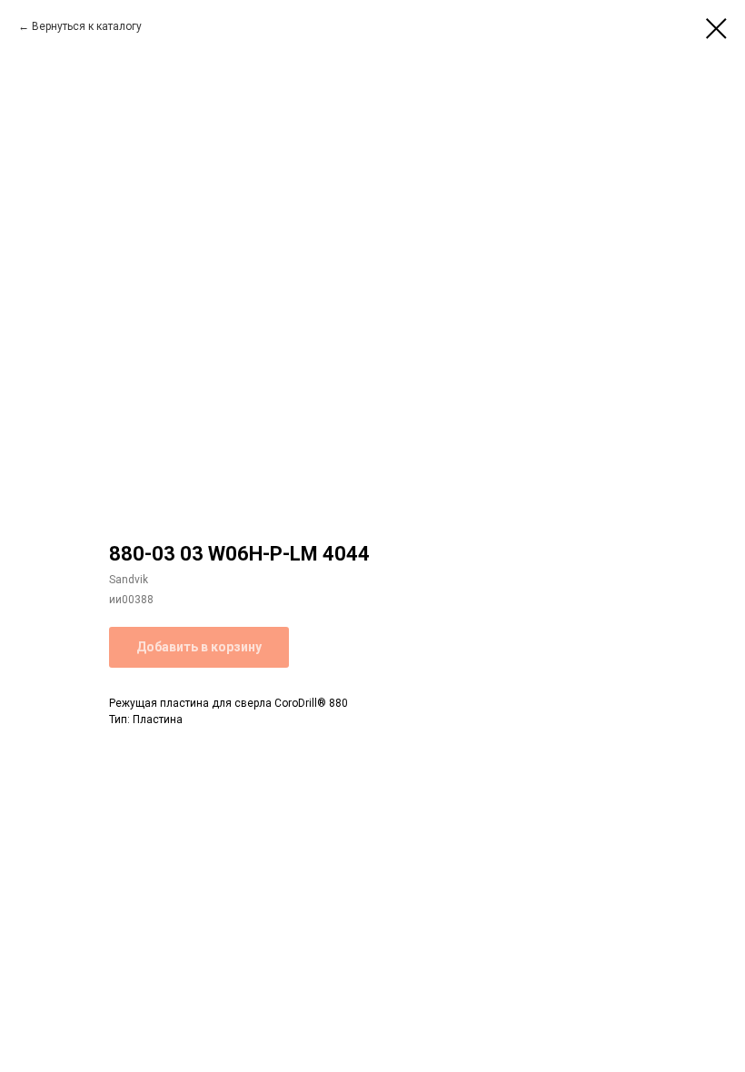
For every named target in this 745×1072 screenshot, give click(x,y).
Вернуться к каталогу (87, 26)
